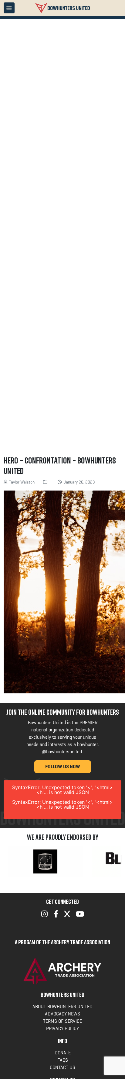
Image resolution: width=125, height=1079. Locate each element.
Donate (63, 1053)
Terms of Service (62, 1021)
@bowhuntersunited (62, 751)
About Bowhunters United (62, 1006)
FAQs (62, 1060)
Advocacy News (62, 1014)
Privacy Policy (62, 1028)
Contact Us (62, 1067)
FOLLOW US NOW (62, 766)
